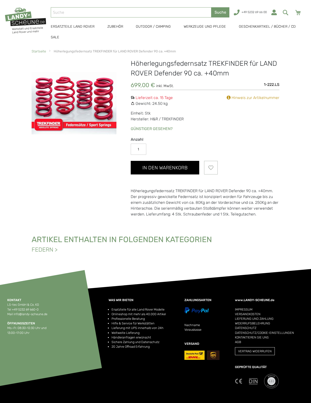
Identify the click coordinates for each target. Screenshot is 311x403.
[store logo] (26, 25)
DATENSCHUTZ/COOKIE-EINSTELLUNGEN (264, 333)
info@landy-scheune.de (30, 314)
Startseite (39, 51)
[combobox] (131, 12)
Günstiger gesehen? (152, 128)
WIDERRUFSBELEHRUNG (252, 323)
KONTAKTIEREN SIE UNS (252, 337)
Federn (42, 249)
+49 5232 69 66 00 (254, 12)
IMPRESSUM (243, 309)
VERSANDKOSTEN (247, 314)
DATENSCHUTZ (245, 328)
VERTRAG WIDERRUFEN (255, 351)
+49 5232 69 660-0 (25, 309)
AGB (238, 342)
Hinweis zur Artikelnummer (255, 97)
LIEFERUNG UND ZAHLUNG (254, 319)
